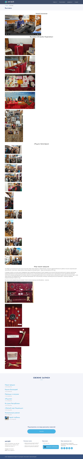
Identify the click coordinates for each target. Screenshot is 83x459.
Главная (6, 5)
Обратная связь (46, 443)
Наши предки (10, 385)
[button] (23, 25)
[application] (23, 25)
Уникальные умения (12, 413)
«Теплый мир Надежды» (14, 408)
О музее (76, 2)
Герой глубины (14, 417)
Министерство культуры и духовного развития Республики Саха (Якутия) (32, 446)
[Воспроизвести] (6, 34)
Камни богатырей (11, 389)
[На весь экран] (39, 34)
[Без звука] (37, 34)
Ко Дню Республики (12, 403)
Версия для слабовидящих (52, 446)
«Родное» (8, 399)
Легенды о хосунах (12, 394)
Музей (10, 2)
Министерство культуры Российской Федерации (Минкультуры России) (32, 443)
